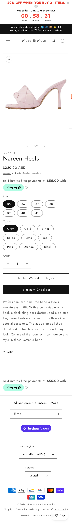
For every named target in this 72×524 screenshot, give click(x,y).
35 (9, 204)
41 (37, 213)
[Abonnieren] (57, 414)
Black (47, 247)
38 (51, 204)
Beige (11, 238)
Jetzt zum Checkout (36, 289)
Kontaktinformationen (44, 515)
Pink (10, 247)
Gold (27, 229)
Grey (10, 229)
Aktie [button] (10, 352)
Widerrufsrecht (51, 509)
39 (9, 213)
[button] (8, 40)
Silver (45, 229)
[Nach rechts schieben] (44, 145)
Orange (29, 247)
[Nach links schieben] (27, 145)
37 (37, 204)
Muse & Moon (34, 504)
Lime (29, 238)
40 (23, 213)
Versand (7, 173)
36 (23, 204)
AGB (65, 509)
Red (45, 238)
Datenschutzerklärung (27, 509)
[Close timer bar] (68, 3)
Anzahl (7, 256)
